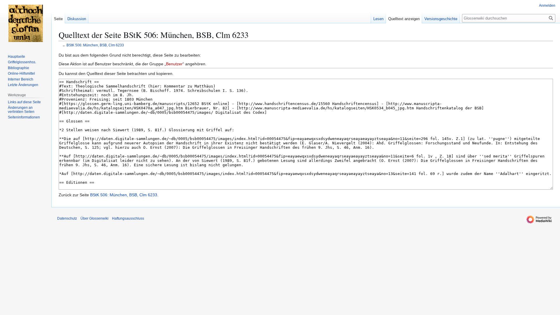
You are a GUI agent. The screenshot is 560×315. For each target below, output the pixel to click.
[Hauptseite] (25, 23)
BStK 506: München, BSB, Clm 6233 (95, 45)
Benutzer (174, 64)
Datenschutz (67, 218)
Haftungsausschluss (128, 218)
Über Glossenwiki (94, 218)
